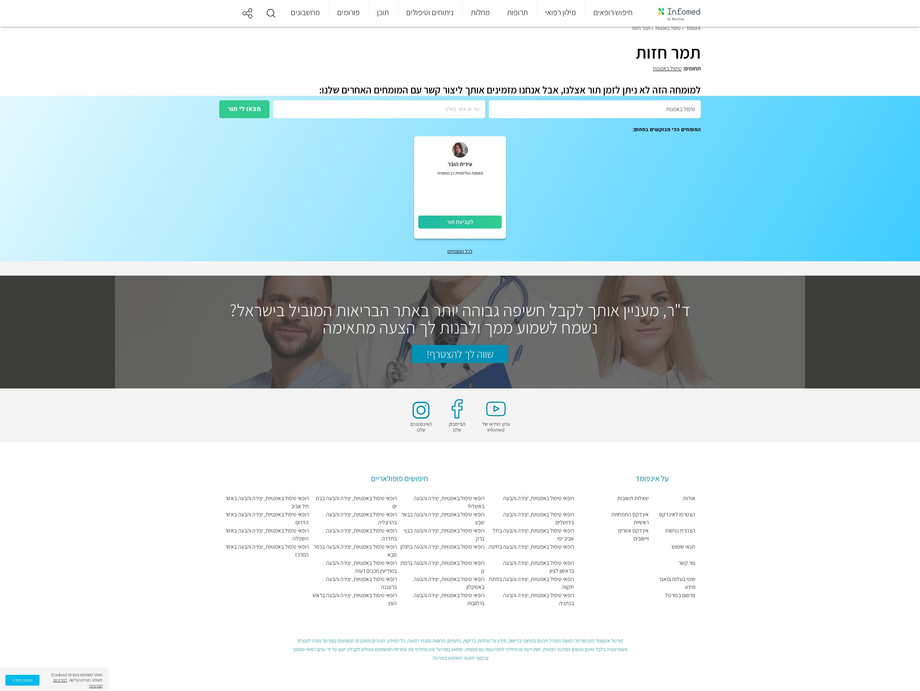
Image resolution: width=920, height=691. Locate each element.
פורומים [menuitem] (348, 12)
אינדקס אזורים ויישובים (633, 534)
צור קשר (686, 563)
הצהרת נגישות (680, 530)
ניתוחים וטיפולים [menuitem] (430, 12)
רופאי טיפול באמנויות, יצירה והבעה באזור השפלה (267, 534)
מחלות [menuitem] (480, 12)
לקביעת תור (460, 222)
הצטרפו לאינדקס (677, 514)
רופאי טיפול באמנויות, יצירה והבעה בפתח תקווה (531, 583)
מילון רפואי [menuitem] (560, 12)
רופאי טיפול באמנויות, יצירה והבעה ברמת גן (442, 567)
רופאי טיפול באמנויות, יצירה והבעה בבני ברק (444, 534)
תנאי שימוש (683, 547)
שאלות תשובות (633, 498)
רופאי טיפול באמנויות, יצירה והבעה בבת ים (356, 502)
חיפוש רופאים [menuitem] (612, 12)
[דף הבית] (674, 13)
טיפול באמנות (667, 68)
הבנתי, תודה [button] (22, 680)
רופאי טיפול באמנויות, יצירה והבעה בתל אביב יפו (533, 534)
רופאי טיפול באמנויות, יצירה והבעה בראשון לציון (538, 567)
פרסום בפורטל (680, 595)
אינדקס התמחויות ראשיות (630, 518)
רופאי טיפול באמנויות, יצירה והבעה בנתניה (538, 599)
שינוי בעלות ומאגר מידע (677, 583)
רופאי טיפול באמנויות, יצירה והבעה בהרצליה (361, 518)
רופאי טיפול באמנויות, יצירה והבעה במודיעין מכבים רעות (361, 567)
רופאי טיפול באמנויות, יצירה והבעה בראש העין (354, 599)
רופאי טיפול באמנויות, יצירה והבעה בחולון (442, 547)
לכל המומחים (460, 251)
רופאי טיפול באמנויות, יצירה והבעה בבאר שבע (442, 518)
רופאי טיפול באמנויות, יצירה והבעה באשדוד (449, 502)
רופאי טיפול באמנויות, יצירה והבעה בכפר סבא (355, 550)
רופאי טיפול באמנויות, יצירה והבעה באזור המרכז (267, 550)
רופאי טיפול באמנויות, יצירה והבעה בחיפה (531, 547)
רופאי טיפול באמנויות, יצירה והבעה (538, 498)
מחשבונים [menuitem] (305, 12)
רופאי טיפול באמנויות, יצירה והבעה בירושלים (538, 518)
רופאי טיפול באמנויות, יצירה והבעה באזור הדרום (267, 518)
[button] (271, 13)
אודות (689, 498)
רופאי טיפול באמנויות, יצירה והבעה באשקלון (449, 583)
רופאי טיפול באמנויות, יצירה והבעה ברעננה (361, 583)
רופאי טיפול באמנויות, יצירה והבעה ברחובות (449, 599)
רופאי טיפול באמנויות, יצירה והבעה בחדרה (361, 534)
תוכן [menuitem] (383, 12)
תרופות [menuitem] (517, 12)
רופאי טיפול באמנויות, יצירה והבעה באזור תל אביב (267, 502)
